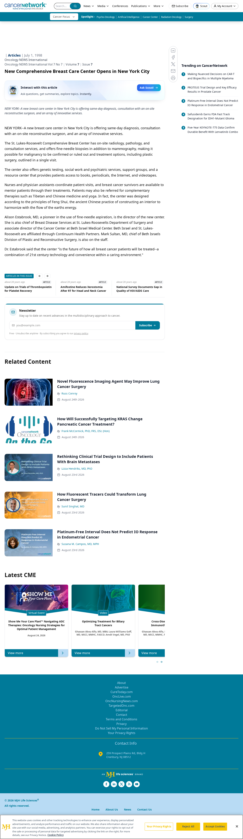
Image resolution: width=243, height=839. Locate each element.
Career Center (150, 17)
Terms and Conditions (121, 719)
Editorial (122, 710)
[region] (121, 827)
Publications (139, 6)
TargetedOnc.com (121, 705)
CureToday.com (121, 692)
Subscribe (145, 325)
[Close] (237, 826)
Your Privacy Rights (121, 733)
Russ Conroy (69, 393)
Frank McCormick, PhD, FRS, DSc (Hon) (86, 431)
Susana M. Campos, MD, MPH (80, 544)
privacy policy (81, 333)
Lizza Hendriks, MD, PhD (77, 468)
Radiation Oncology (171, 17)
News (87, 6)
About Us (112, 809)
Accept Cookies (215, 826)
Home (95, 809)
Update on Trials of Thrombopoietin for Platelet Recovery (28, 289)
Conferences (120, 6)
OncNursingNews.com (121, 701)
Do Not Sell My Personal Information (121, 728)
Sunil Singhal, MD (73, 506)
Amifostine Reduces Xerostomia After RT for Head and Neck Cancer (83, 289)
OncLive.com (121, 696)
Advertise (121, 687)
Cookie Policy (55, 835)
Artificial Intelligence (129, 17)
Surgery (189, 17)
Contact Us (144, 809)
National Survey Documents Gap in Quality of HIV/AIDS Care (139, 289)
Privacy (121, 724)
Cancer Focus (61, 16)
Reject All (188, 826)
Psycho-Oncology (106, 17)
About (121, 683)
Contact (121, 715)
